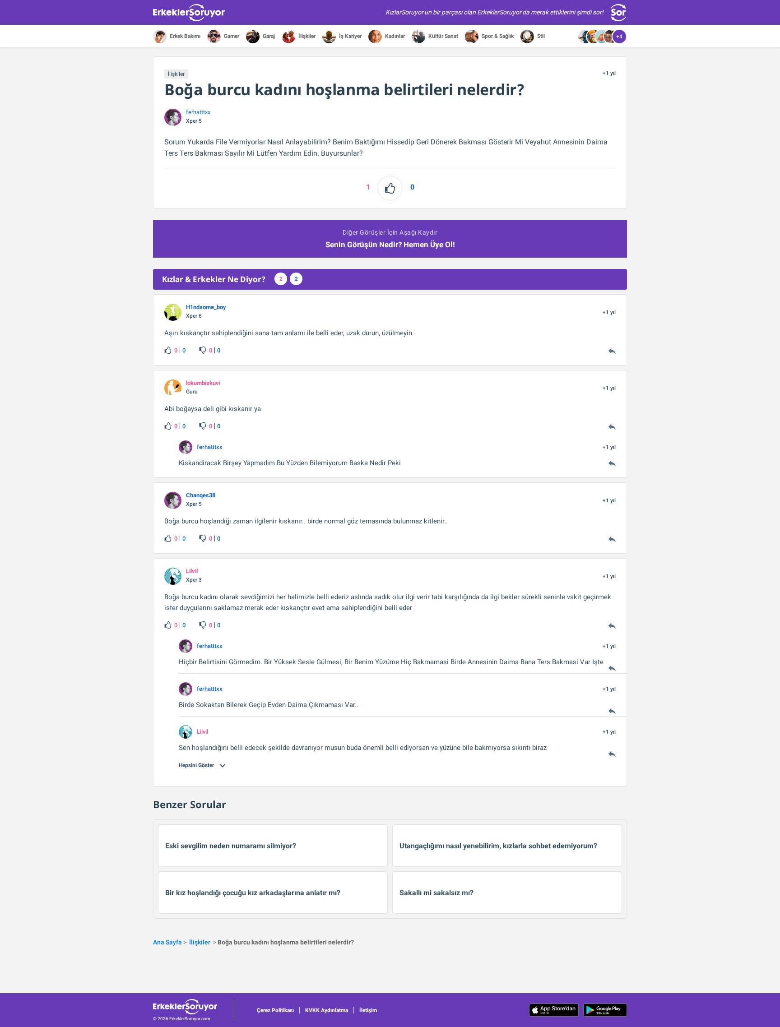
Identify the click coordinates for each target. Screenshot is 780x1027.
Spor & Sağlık (497, 36)
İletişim (368, 1010)
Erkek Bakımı (184, 36)
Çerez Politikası (275, 1010)
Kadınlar (394, 36)
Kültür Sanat (442, 36)
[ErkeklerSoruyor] (193, 1006)
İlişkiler (306, 36)
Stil (540, 36)
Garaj (268, 36)
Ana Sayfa (167, 942)
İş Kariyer (350, 36)
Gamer (231, 36)
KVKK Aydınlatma (326, 1010)
